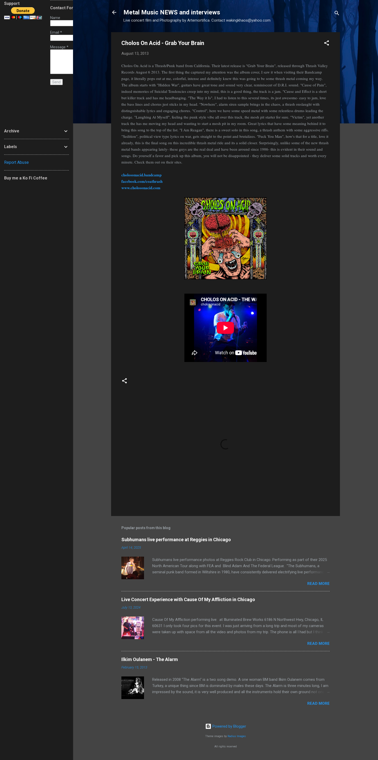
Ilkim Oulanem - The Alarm (149, 659)
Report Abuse (16, 162)
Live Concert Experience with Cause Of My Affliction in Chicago (188, 599)
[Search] (337, 14)
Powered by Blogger (228, 726)
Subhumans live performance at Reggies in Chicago (176, 539)
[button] (326, 44)
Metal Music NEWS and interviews (171, 12)
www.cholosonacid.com (140, 188)
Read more (318, 583)
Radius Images (237, 736)
